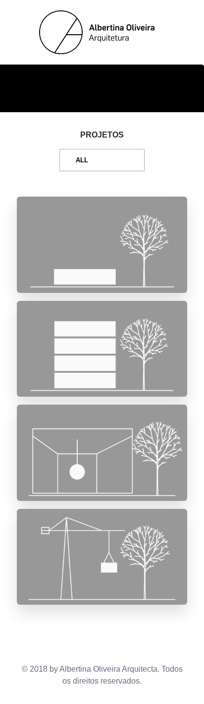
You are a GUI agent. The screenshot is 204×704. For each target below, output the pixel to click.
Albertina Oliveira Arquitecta (108, 669)
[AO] (99, 32)
